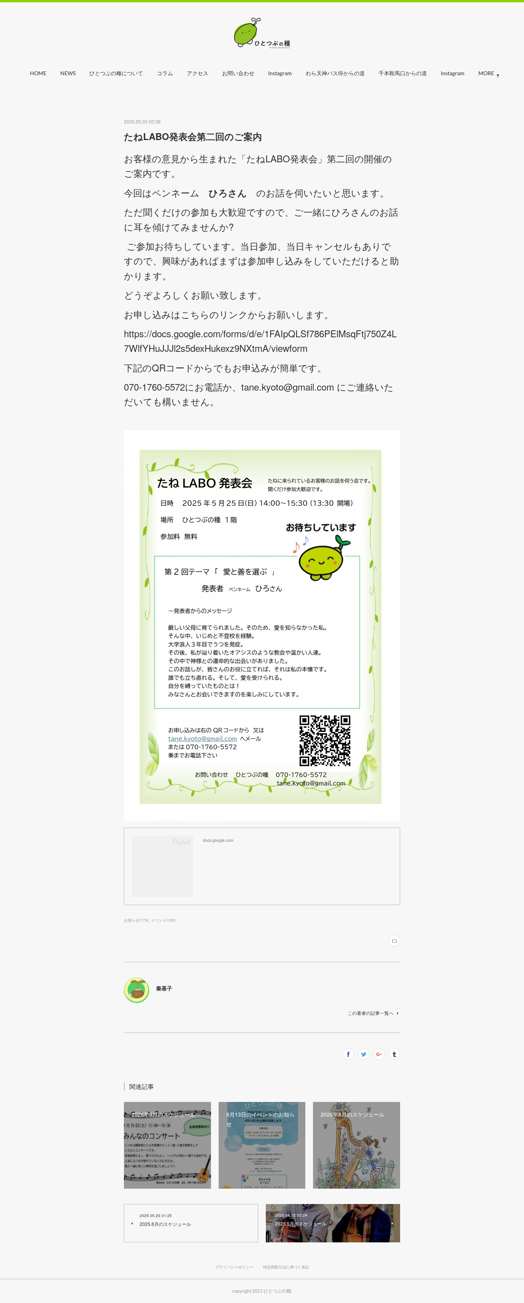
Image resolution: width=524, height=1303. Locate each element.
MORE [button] (486, 73)
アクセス (197, 73)
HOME (38, 73)
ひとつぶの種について (116, 73)
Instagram (280, 73)
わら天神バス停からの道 (335, 73)
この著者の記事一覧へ (371, 1012)
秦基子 (164, 988)
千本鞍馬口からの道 (403, 73)
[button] (38, 75)
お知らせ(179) (136, 920)
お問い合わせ (238, 73)
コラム (165, 73)
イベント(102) (163, 920)
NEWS (68, 73)
